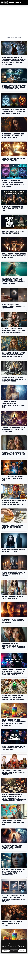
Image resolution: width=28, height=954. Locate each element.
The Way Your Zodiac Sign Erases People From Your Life (13, 208)
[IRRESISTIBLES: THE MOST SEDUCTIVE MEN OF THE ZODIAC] (14, 912)
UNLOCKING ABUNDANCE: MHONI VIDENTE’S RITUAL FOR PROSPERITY (13, 772)
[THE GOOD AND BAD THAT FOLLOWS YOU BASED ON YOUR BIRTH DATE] (14, 835)
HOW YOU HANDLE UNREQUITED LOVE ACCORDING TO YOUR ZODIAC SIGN (13, 404)
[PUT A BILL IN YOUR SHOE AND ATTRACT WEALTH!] (14, 149)
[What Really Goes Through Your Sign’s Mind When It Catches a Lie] (14, 736)
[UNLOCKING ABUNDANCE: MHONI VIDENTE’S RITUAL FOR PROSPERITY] (14, 761)
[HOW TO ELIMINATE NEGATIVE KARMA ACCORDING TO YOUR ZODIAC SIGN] (14, 418)
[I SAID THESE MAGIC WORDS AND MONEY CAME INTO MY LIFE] (14, 467)
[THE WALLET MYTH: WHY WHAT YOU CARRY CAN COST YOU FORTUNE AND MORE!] (14, 319)
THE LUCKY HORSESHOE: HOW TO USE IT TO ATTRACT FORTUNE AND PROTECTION (14, 502)
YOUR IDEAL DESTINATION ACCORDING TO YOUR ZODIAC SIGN (13, 822)
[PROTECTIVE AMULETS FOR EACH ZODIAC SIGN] (14, 587)
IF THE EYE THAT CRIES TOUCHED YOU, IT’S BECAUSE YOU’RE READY (13, 306)
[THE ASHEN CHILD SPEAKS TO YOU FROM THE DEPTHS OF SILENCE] (14, 562)
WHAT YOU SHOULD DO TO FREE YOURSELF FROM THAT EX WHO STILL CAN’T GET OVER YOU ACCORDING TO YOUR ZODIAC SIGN (14, 60)
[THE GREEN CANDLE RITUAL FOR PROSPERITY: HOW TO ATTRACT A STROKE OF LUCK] (14, 686)
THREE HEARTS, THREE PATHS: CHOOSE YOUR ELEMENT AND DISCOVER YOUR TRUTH (13, 111)
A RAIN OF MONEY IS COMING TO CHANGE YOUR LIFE (13, 232)
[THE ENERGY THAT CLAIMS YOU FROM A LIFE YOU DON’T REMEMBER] (14, 609)
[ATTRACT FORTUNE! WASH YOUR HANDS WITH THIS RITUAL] (14, 516)
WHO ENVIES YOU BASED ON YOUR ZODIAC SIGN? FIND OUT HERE (13, 454)
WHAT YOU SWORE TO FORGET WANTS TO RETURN (14, 550)
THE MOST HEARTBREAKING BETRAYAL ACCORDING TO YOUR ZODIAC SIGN (13, 135)
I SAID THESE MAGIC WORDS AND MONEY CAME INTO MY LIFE (13, 478)
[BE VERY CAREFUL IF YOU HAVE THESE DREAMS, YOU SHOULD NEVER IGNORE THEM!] (14, 75)
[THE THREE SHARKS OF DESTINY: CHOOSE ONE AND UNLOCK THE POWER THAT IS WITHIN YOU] (14, 171)
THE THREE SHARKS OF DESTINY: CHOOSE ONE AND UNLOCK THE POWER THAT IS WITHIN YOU (13, 183)
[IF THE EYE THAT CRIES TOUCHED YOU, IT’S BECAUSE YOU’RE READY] (14, 295)
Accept (5, 950)
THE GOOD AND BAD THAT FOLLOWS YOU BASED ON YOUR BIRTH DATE (12, 847)
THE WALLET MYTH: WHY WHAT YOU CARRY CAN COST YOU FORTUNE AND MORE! (13, 330)
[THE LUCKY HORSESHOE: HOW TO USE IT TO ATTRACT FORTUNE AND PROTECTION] (14, 491)
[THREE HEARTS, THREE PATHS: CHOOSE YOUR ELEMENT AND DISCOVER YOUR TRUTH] (14, 100)
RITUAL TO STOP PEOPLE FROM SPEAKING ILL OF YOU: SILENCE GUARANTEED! (14, 255)
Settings (22, 950)
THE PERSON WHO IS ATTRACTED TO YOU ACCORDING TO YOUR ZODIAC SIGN (13, 646)
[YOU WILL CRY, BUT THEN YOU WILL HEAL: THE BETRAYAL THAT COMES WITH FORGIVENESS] (14, 860)
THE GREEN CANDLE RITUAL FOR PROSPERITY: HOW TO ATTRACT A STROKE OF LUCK (13, 697)
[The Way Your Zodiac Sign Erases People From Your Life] (14, 197)
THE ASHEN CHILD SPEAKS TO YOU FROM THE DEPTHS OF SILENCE (13, 574)
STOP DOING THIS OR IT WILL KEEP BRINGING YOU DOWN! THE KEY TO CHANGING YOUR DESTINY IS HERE (13, 280)
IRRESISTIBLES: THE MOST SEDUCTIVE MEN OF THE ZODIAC (12, 923)
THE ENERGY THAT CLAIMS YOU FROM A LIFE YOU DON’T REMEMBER (13, 621)
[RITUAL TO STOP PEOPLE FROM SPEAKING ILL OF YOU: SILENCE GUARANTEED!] (14, 244)
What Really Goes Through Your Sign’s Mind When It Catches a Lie (14, 748)
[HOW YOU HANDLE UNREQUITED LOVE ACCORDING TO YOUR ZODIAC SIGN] (14, 392)
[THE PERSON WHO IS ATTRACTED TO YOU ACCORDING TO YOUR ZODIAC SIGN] (14, 634)
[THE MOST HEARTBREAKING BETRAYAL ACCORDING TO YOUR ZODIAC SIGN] (14, 124)
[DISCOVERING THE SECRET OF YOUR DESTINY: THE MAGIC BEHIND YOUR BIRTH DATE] (14, 343)
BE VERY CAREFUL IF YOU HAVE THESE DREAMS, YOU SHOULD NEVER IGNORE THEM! (14, 87)
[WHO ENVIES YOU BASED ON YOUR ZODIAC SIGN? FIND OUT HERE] (14, 442)
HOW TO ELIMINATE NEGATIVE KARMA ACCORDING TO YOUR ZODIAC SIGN (13, 429)
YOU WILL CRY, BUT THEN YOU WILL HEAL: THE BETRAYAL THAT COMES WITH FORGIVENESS (13, 872)
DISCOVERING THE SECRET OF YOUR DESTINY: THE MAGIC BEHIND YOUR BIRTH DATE (13, 354)
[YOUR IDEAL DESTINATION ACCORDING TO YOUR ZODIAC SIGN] (14, 811)
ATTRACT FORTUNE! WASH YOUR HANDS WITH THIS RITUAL (12, 527)
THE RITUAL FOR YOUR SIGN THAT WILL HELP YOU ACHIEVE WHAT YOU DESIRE (14, 379)
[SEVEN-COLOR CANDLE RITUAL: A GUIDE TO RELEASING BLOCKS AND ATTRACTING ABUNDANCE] (14, 710)
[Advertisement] (14, 19)
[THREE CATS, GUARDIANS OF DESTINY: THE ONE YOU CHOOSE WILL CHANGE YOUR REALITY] (14, 886)
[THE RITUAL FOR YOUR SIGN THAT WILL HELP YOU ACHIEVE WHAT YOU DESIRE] (14, 368)
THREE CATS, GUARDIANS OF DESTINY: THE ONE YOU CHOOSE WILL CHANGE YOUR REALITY (13, 898)
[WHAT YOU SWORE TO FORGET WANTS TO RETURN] (14, 540)
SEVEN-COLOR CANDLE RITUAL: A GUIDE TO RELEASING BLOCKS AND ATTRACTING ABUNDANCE (14, 722)
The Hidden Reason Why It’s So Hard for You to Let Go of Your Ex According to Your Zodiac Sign (13, 672)
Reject (14, 950)
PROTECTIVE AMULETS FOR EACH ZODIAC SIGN (12, 597)
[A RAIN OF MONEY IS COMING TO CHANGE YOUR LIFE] (14, 222)
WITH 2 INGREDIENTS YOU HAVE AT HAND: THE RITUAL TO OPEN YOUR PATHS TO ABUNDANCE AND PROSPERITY (14, 797)
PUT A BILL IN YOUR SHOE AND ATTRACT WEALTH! (13, 159)
